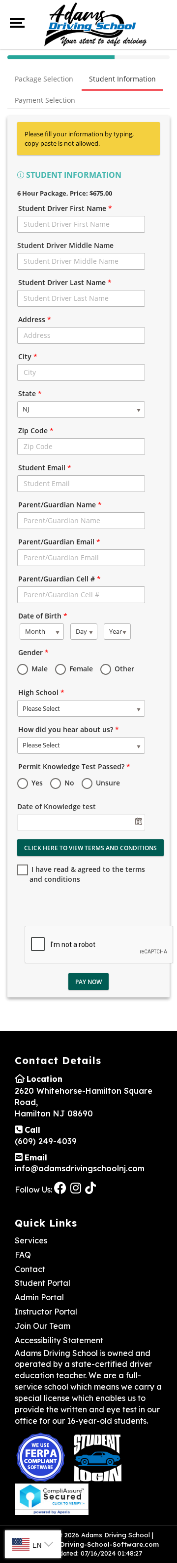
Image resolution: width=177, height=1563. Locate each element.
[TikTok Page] (91, 1187)
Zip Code (36, 430)
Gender (33, 652)
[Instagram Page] (76, 1187)
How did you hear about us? (68, 729)
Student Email (44, 467)
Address (34, 319)
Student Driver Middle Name (65, 245)
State (30, 393)
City (27, 356)
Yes (36, 782)
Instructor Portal (46, 1311)
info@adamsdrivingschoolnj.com (80, 1168)
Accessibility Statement (59, 1340)
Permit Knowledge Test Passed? (74, 766)
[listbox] (81, 409)
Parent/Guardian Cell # (59, 578)
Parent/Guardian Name (60, 504)
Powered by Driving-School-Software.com (89, 1544)
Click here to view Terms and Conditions (90, 848)
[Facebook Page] (61, 1187)
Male (39, 668)
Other (123, 668)
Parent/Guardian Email (59, 541)
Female (80, 668)
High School (41, 692)
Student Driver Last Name (65, 282)
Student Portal (42, 1283)
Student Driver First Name (65, 208)
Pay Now (88, 982)
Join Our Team (42, 1326)
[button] (138, 822)
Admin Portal (39, 1297)
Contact (30, 1269)
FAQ (23, 1255)
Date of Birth (42, 615)
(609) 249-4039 (46, 1141)
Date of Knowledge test (56, 806)
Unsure (107, 782)
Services (31, 1240)
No (68, 782)
